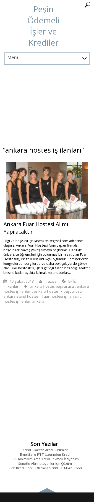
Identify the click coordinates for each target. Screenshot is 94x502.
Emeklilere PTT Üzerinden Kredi (45, 454)
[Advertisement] (47, 103)
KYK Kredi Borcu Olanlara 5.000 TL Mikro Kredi (45, 468)
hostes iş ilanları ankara (23, 301)
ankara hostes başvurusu (52, 286)
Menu (13, 57)
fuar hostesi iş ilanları (60, 296)
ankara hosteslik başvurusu (58, 291)
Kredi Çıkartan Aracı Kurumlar (45, 450)
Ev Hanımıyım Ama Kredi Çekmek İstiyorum (45, 459)
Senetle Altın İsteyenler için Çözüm (45, 463)
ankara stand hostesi (21, 296)
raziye (51, 281)
